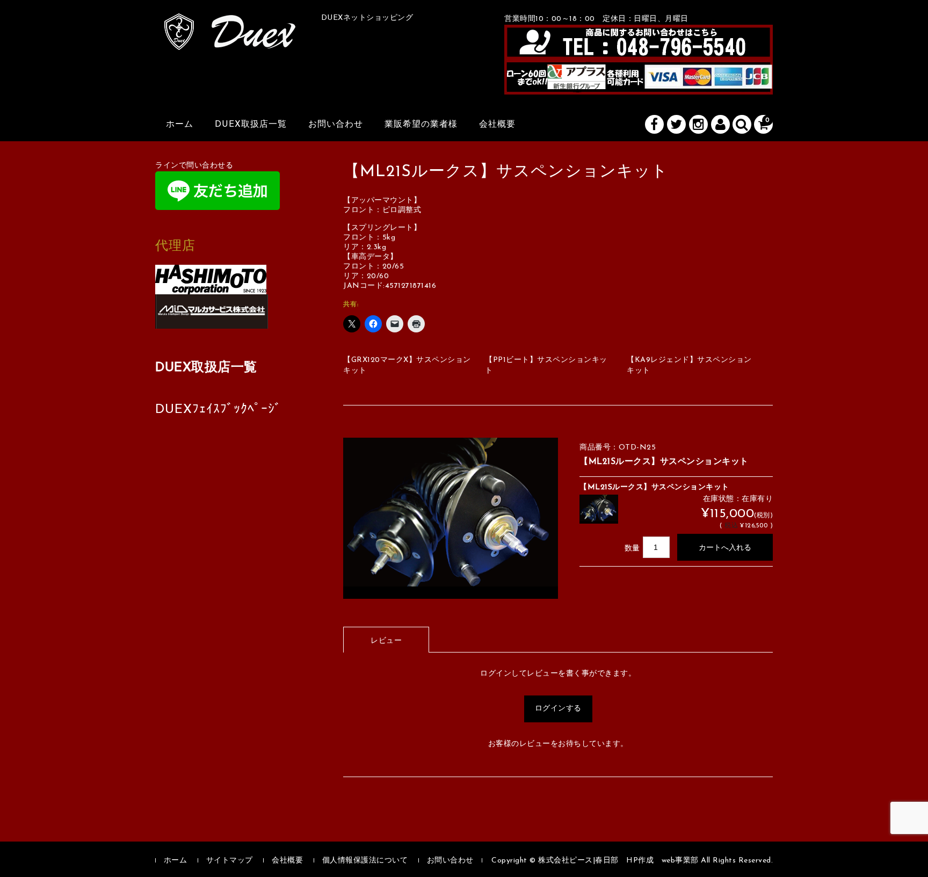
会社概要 (497, 124)
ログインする (558, 709)
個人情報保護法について (365, 861)
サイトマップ (229, 861)
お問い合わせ (335, 124)
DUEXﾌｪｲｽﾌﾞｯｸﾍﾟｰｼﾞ (218, 409)
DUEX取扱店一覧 (251, 124)
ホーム (179, 124)
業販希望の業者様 (421, 124)
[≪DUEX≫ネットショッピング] (230, 38)
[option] (450, 518)
